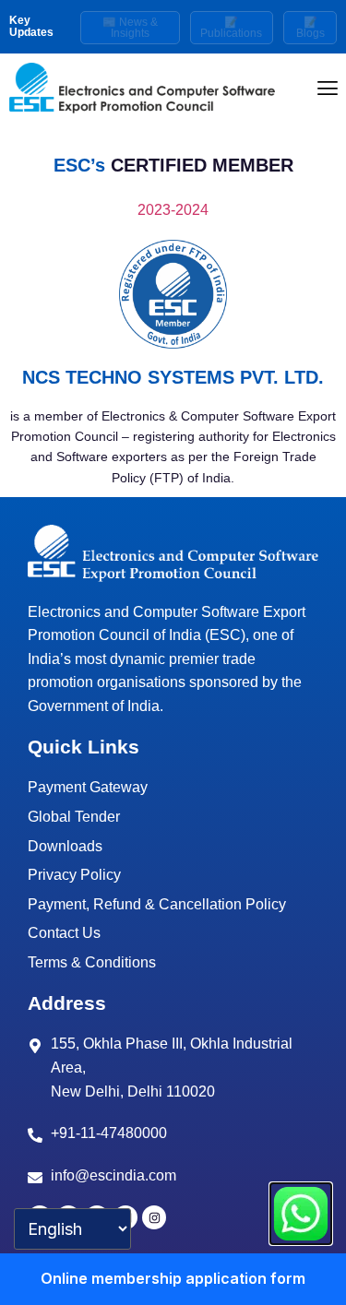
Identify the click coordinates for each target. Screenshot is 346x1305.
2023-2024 (173, 210)
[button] (328, 88)
